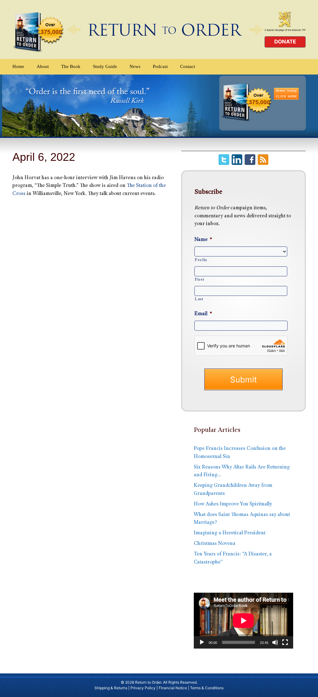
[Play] (202, 642)
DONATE (285, 41)
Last (199, 299)
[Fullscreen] (285, 642)
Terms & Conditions (207, 688)
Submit (243, 379)
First (199, 280)
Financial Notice (173, 688)
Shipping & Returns (110, 688)
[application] (243, 621)
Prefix (201, 260)
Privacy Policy (143, 688)
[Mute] (275, 642)
